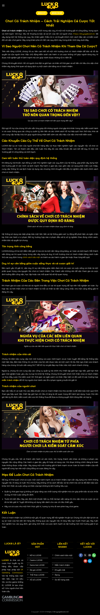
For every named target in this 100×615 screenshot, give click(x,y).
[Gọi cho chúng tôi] (94, 555)
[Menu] (3, 5)
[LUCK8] (50, 5)
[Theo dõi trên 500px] (90, 561)
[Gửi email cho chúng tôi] (90, 555)
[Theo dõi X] (85, 555)
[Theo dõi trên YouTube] (85, 561)
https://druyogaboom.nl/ (84, 34)
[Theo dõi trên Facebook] (81, 555)
